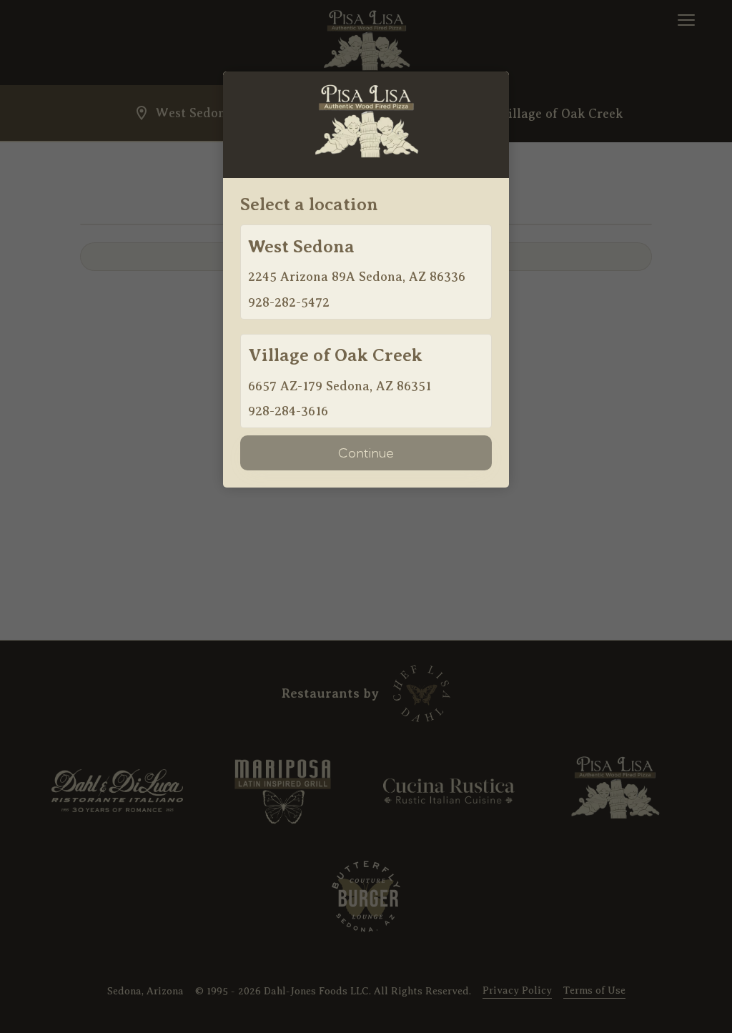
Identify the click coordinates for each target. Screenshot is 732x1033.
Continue (366, 453)
